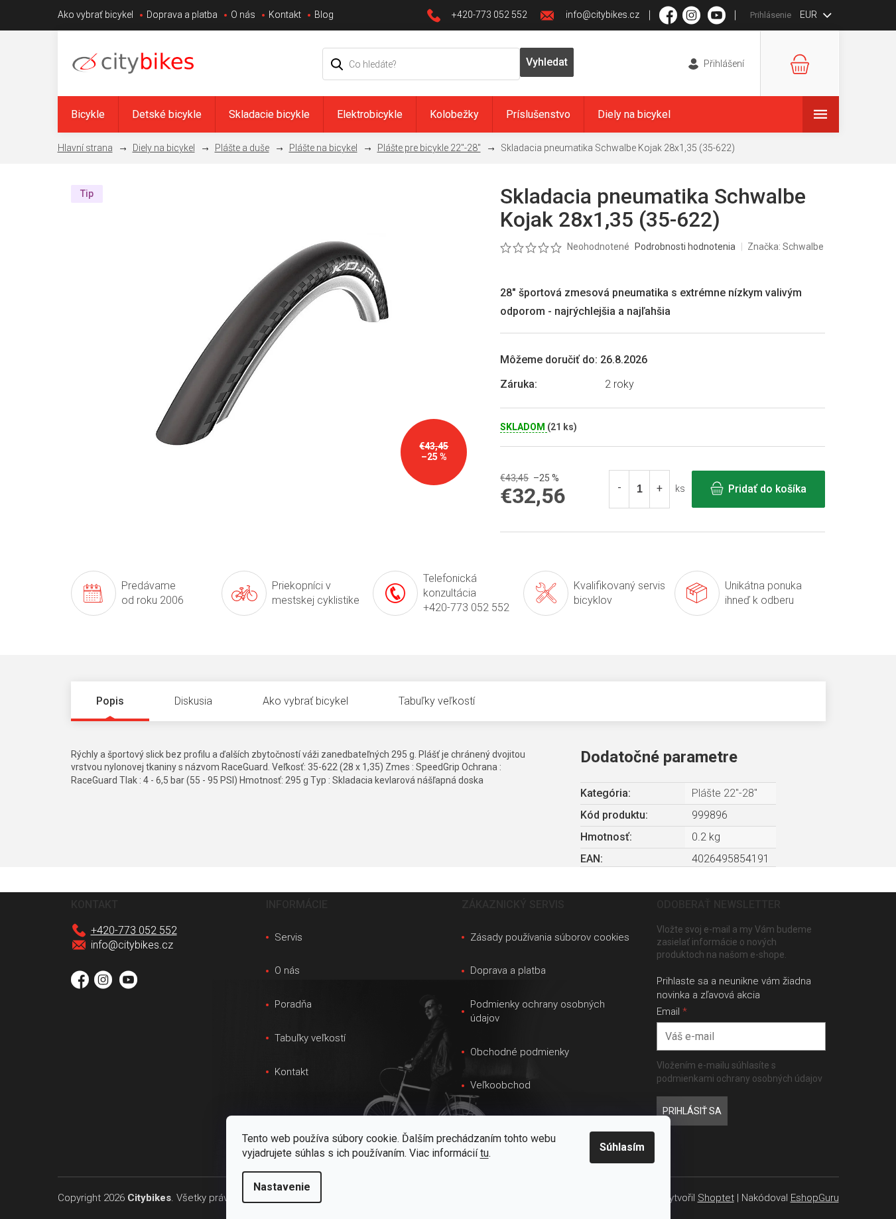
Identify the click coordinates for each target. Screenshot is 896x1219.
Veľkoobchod (500, 1085)
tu (484, 1153)
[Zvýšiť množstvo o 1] (659, 489)
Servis (288, 937)
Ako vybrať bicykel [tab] (305, 701)
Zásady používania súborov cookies (549, 937)
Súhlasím (622, 1147)
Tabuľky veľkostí (310, 1038)
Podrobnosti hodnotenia (685, 246)
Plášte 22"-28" (724, 793)
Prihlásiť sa (692, 1111)
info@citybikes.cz (132, 945)
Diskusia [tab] (193, 701)
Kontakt (285, 14)
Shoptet (716, 1198)
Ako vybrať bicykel (95, 14)
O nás (243, 14)
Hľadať (547, 62)
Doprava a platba (182, 14)
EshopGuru (815, 1198)
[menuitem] (88, 114)
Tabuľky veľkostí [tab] (437, 701)
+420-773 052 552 (134, 930)
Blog (324, 14)
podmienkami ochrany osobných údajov (739, 1078)
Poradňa (293, 1004)
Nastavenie (281, 1187)
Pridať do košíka (767, 489)
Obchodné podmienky (519, 1052)
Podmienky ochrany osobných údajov (537, 1011)
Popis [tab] (110, 701)
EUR (809, 14)
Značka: (785, 246)
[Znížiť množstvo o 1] (619, 489)
